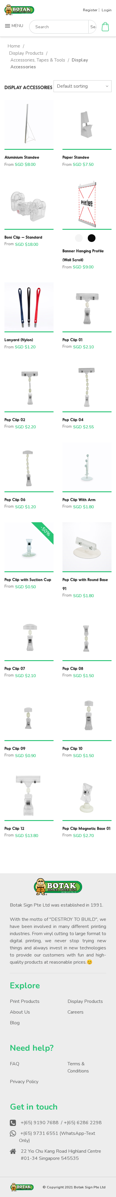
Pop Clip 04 (73, 419)
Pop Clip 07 (14, 668)
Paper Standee (75, 157)
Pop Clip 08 (72, 668)
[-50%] (29, 547)
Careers (76, 1012)
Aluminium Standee (21, 157)
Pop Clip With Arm (78, 499)
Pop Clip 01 (72, 339)
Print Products (25, 1001)
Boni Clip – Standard (23, 237)
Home (13, 46)
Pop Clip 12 (14, 828)
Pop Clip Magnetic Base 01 (86, 828)
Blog (15, 1023)
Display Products (26, 53)
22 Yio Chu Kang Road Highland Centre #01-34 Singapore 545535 (61, 1155)
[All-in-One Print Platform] (19, 12)
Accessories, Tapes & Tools (37, 60)
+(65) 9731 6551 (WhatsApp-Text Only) (57, 1137)
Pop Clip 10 (72, 748)
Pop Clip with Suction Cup (27, 579)
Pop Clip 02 (14, 419)
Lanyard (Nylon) (18, 339)
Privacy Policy (24, 1081)
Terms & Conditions (78, 1067)
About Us (20, 1012)
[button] (14, 26)
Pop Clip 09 (14, 748)
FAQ (14, 1064)
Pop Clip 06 (15, 499)
